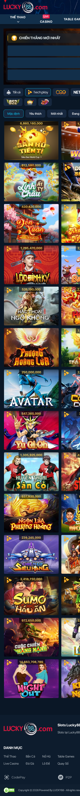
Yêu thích (35, 113)
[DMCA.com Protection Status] (9, 790)
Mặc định (13, 113)
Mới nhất (57, 113)
